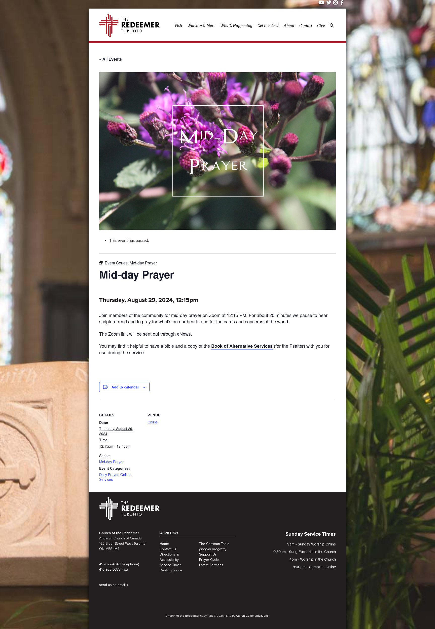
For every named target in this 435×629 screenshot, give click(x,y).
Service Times (171, 565)
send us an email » (113, 585)
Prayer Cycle (209, 560)
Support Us (208, 554)
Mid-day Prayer (111, 461)
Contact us (168, 549)
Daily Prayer (108, 474)
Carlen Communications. (252, 615)
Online (125, 474)
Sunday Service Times (310, 534)
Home (164, 544)
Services (106, 479)
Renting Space (171, 570)
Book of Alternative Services (242, 346)
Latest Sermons (211, 565)
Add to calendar (125, 386)
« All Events (110, 59)
